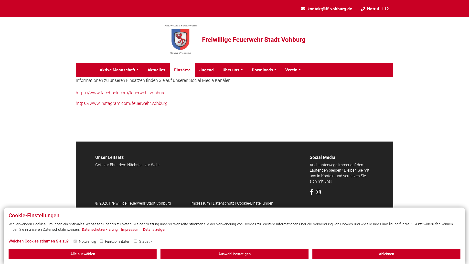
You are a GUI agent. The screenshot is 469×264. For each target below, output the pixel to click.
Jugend (206, 69)
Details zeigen (154, 229)
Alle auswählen (82, 254)
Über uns (231, 69)
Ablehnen (386, 254)
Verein (291, 69)
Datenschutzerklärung (100, 229)
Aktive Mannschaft (117, 69)
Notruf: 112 (378, 8)
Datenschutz (223, 203)
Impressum (200, 203)
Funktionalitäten (117, 241)
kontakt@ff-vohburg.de (330, 8)
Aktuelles (156, 69)
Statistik (145, 241)
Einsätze (182, 69)
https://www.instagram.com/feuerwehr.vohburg (122, 103)
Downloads (262, 69)
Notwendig (87, 241)
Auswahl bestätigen (234, 254)
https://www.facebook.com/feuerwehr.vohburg (121, 92)
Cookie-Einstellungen (255, 203)
